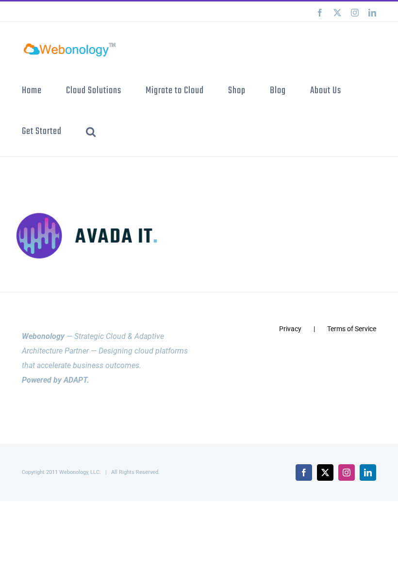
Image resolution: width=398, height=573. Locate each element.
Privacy (290, 329)
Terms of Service (351, 329)
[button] (91, 131)
